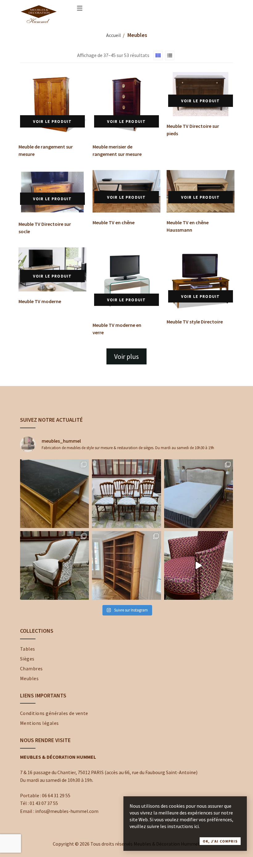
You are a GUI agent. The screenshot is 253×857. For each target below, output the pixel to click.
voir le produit (52, 121)
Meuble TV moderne (40, 301)
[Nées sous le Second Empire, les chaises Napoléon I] (126, 493)
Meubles (29, 678)
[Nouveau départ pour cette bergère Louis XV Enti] (54, 565)
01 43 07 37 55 (44, 803)
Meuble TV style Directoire (195, 322)
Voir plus (126, 356)
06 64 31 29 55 (56, 795)
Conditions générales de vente (54, 713)
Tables (27, 649)
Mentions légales (39, 723)
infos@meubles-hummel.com (66, 811)
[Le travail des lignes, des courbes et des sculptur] (198, 493)
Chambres (31, 668)
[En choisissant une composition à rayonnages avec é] (126, 565)
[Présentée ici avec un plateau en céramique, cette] (54, 493)
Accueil (113, 35)
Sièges (27, 659)
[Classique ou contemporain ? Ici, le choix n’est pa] (198, 565)
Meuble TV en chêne (114, 222)
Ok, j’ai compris (220, 841)
